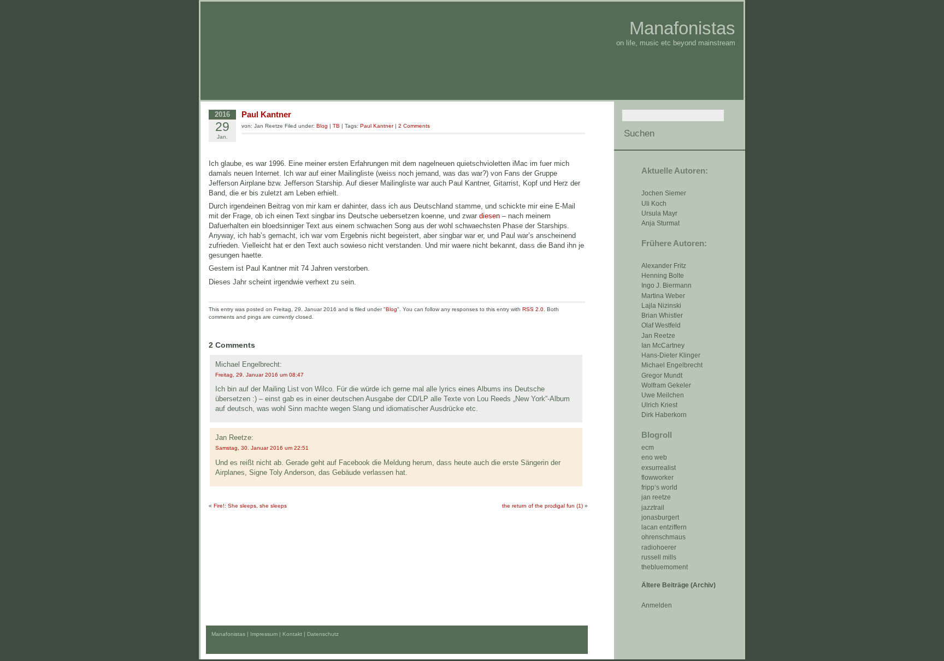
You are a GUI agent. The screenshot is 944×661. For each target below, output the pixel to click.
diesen (489, 216)
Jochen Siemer (663, 193)
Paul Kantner (266, 114)
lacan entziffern (664, 527)
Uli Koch (653, 203)
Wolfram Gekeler (666, 385)
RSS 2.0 (533, 309)
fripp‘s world (659, 487)
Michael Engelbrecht (672, 365)
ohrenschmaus (663, 537)
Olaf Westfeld (661, 325)
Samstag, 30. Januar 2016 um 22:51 (262, 448)
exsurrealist (658, 468)
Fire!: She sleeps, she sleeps (250, 506)
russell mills (658, 557)
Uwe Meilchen (662, 395)
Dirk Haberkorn (664, 415)
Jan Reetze (658, 336)
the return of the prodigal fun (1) (542, 506)
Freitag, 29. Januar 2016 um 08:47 (259, 375)
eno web (654, 457)
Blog (322, 126)
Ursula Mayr (659, 213)
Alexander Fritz (663, 266)
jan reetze (656, 497)
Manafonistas (682, 28)
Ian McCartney (663, 345)
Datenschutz (323, 634)
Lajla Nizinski (661, 305)
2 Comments (414, 126)
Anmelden (656, 605)
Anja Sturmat (660, 223)
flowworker (657, 477)
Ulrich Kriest (659, 405)
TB (336, 126)
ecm (647, 447)
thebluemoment (664, 567)
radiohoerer (658, 547)
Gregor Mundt (661, 375)
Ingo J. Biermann (666, 285)
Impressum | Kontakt (276, 634)
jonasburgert (660, 517)
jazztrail (652, 507)
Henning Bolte (662, 275)
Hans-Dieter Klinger (670, 355)
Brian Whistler (662, 315)
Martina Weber (663, 296)
